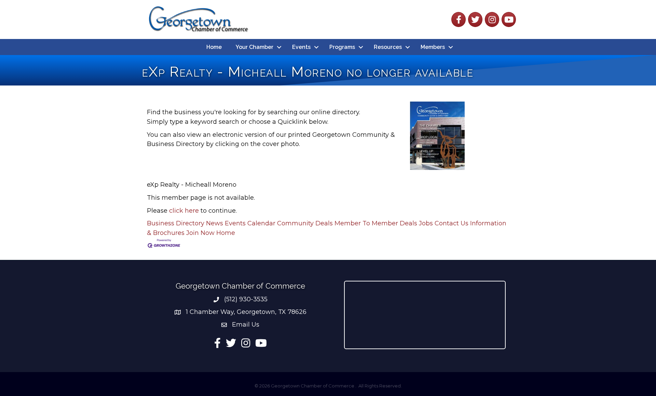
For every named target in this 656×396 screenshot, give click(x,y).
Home (214, 47)
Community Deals (305, 223)
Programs (342, 47)
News (214, 223)
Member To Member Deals (375, 223)
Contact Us (451, 223)
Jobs (426, 223)
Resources (388, 47)
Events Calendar (250, 223)
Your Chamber (254, 47)
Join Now (200, 233)
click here (184, 210)
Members (433, 47)
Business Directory (175, 223)
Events (301, 47)
